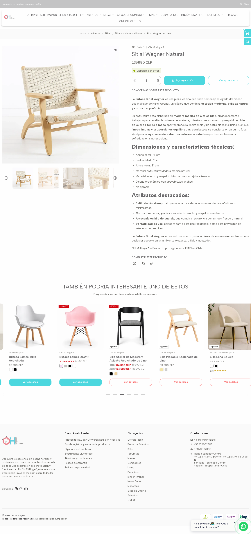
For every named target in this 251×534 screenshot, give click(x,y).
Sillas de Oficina (137, 490)
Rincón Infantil (136, 476)
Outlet (131, 500)
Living (131, 467)
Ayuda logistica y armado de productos (87, 444)
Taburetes (133, 453)
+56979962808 (203, 444)
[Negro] (10, 369)
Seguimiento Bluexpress (79, 453)
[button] (108, 394)
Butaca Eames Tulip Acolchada (17, 358)
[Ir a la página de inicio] (9, 17)
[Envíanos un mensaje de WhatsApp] (243, 526)
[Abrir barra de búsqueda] (247, 41)
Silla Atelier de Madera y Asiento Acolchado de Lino (122, 358)
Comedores (134, 462)
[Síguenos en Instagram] (16, 489)
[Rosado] (56, 366)
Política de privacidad (77, 467)
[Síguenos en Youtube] (26, 489)
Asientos (95, 33)
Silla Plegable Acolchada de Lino (173, 358)
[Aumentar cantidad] (158, 80)
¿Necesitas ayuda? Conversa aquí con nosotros (92, 439)
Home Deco (134, 481)
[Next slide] (116, 178)
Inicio (83, 33)
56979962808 (202, 449)
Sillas (107, 33)
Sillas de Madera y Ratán (128, 33)
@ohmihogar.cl (140, 4)
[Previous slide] (5, 178)
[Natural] (110, 373)
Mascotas (133, 486)
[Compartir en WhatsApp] (143, 264)
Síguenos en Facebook (78, 449)
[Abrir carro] (247, 33)
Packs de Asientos (138, 444)
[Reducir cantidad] (135, 80)
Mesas (131, 458)
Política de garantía (76, 462)
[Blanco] (6, 369)
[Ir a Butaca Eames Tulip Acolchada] (25, 327)
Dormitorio (133, 472)
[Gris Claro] (161, 369)
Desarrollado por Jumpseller (51, 518)
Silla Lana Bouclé (216, 357)
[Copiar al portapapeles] (151, 264)
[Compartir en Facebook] (135, 264)
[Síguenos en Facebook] (21, 489)
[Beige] (156, 369)
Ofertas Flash (135, 439)
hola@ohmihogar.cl (205, 439)
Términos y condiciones (78, 458)
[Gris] (60, 366)
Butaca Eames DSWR (68, 357)
